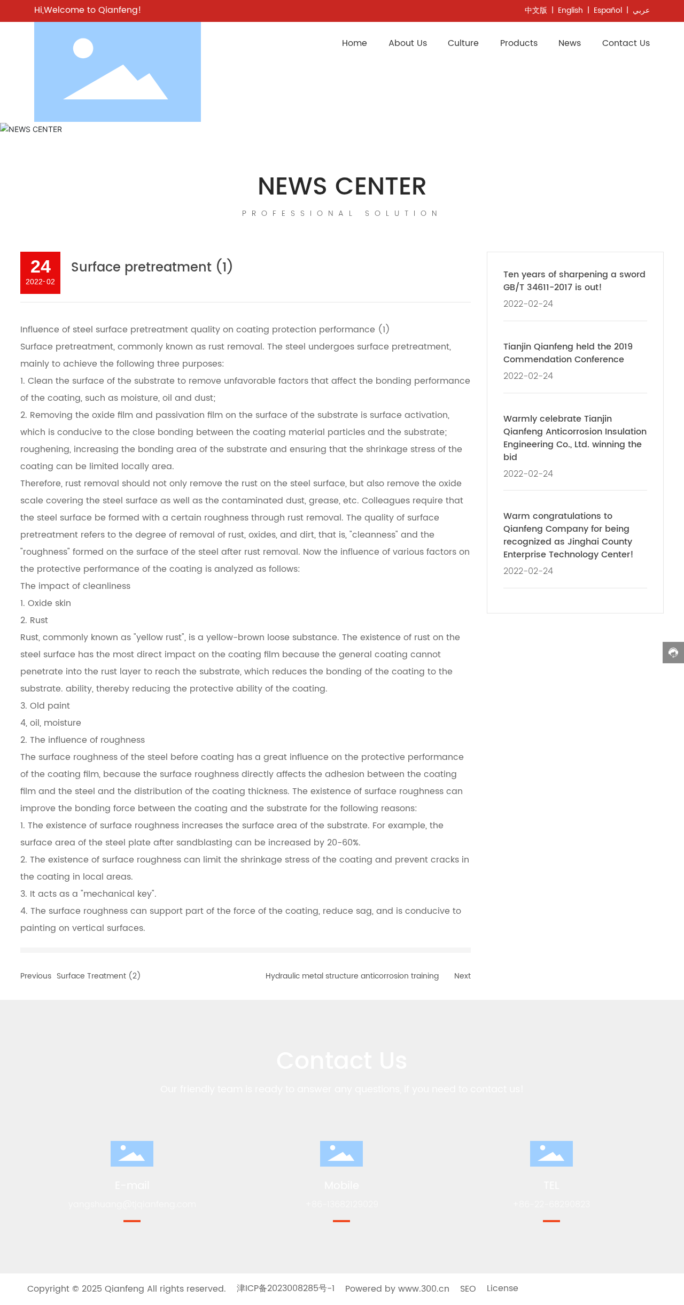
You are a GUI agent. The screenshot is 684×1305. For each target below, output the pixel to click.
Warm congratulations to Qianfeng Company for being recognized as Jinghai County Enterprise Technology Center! (568, 535)
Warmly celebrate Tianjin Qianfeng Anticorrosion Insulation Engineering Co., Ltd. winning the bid (575, 438)
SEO (468, 1289)
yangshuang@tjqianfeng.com (132, 1204)
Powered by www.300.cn (397, 1289)
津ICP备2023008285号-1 (286, 1288)
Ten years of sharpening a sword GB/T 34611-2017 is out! (574, 281)
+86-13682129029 (341, 1204)
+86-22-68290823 (551, 1204)
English (570, 10)
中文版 (536, 10)
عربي (641, 10)
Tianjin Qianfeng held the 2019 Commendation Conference (568, 353)
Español (608, 10)
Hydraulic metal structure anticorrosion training (352, 976)
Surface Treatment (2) (99, 976)
